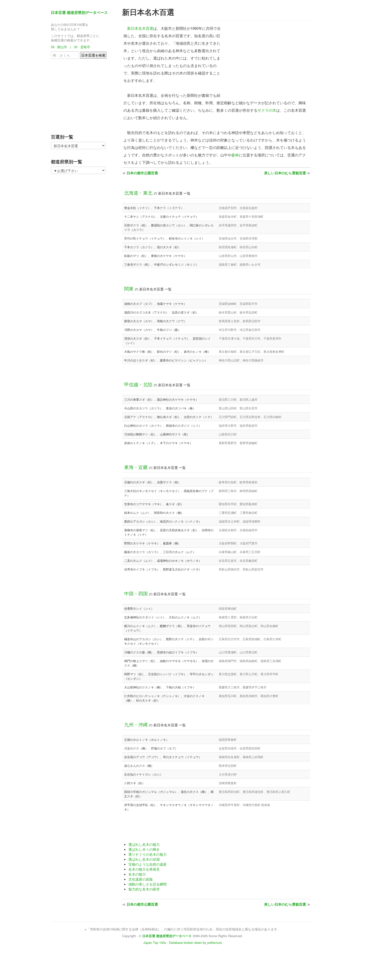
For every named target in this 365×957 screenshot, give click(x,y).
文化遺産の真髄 (140, 879)
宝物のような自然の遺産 (147, 864)
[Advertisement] (82, 95)
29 (52, 46)
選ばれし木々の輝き (144, 849)
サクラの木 (266, 110)
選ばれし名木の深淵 (144, 859)
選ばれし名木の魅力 (144, 844)
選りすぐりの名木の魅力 (147, 854)
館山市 (62, 46)
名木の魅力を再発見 (144, 869)
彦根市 (85, 46)
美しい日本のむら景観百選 (285, 172)
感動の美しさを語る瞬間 (147, 884)
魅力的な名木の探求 (144, 888)
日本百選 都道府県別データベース (79, 12)
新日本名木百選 (140, 28)
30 (75, 46)
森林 (235, 154)
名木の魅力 (137, 874)
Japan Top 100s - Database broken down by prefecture (182, 942)
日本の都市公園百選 (142, 172)
